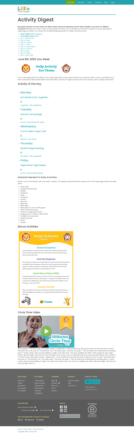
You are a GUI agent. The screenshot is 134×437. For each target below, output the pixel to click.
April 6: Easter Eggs (26, 55)
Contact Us (72, 386)
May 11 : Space (25, 44)
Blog (105, 2)
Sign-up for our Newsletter (70, 416)
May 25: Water (25, 40)
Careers (54, 391)
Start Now (70, 2)
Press (53, 388)
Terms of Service (38, 429)
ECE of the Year (46, 410)
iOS (21, 420)
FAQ (69, 383)
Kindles (41, 420)
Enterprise (21, 386)
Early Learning (40, 383)
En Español (22, 391)
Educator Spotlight (29, 410)
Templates (38, 393)
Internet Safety (73, 380)
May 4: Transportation (27, 47)
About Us (54, 386)
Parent (89, 2)
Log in (112, 2)
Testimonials (39, 380)
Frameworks (39, 386)
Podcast (54, 383)
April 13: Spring (25, 53)
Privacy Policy (27, 429)
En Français (22, 388)
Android (30, 420)
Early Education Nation (26, 407)
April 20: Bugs (25, 51)
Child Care (80, 2)
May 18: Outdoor (26, 42)
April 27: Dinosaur (26, 49)
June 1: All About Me (27, 38)
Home (20, 429)
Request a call (94, 382)
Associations (39, 388)
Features (98, 2)
